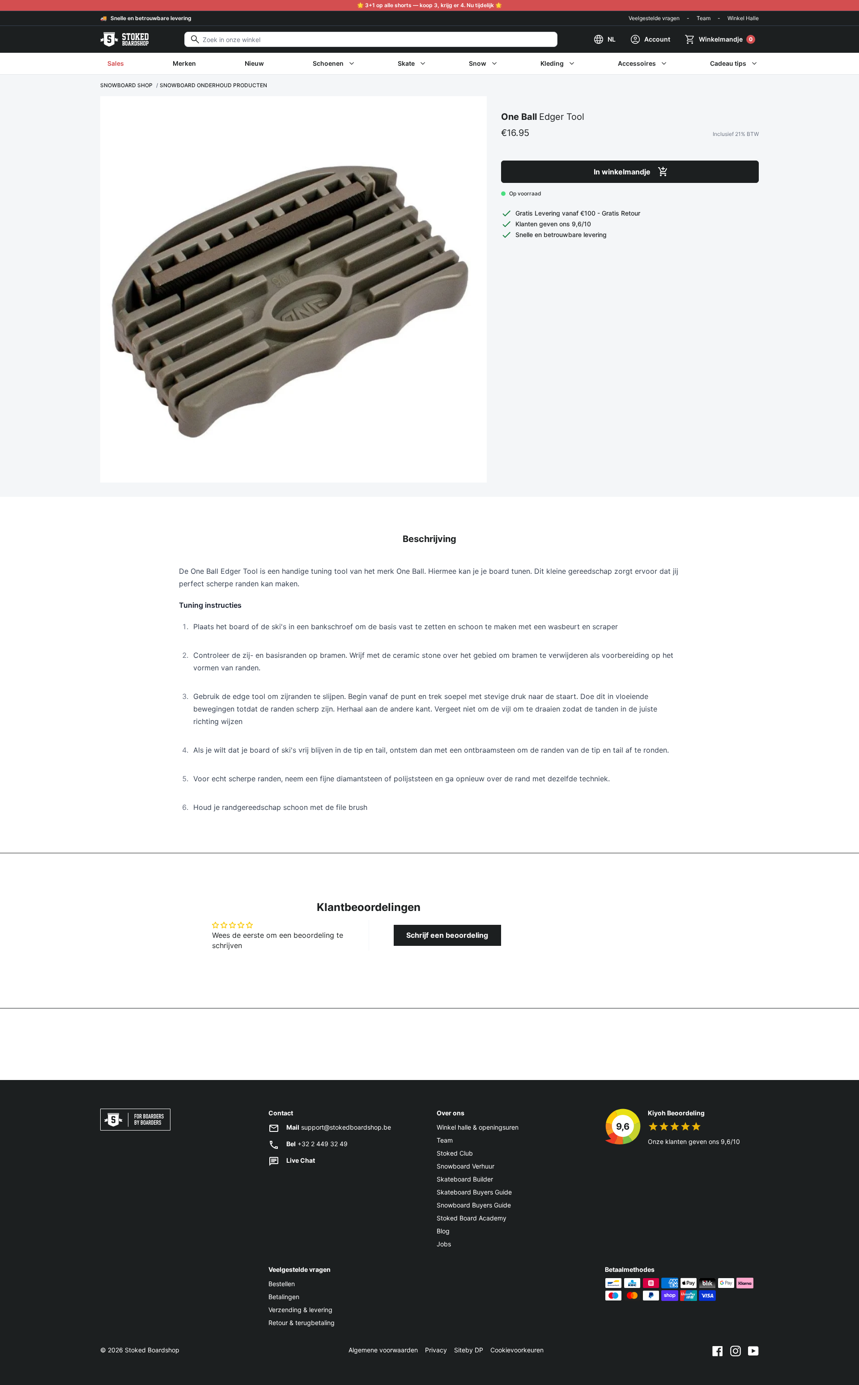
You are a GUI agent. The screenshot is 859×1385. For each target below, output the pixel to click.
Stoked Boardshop (152, 1350)
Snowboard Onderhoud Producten (213, 85)
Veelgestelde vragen (654, 18)
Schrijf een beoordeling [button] (447, 935)
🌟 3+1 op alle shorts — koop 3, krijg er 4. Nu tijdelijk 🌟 (429, 5)
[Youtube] (753, 1350)
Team (703, 18)
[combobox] (370, 39)
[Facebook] (717, 1350)
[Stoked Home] (124, 39)
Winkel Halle (743, 18)
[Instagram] (735, 1350)
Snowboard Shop (126, 85)
